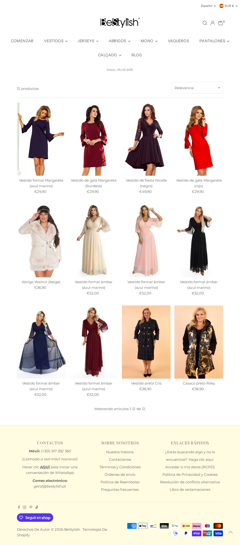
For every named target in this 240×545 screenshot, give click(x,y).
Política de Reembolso (120, 482)
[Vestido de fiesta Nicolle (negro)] (146, 139)
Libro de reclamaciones (190, 489)
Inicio (111, 70)
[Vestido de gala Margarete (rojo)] (198, 139)
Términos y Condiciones (120, 467)
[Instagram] (24, 507)
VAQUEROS (178, 40)
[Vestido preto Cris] (146, 342)
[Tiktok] (36, 507)
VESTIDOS (54, 40)
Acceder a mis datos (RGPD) (190, 467)
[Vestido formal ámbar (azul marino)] (93, 240)
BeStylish (72, 529)
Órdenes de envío (120, 474)
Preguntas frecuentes (120, 489)
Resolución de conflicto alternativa (190, 482)
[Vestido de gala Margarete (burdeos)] (93, 139)
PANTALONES (212, 40)
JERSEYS (86, 40)
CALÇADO (108, 55)
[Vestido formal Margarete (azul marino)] (41, 139)
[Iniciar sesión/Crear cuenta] (212, 23)
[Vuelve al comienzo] (230, 532)
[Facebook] (19, 507)
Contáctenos (120, 459)
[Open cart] (220, 23)
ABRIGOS (118, 40)
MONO (147, 40)
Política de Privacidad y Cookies (190, 474)
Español (206, 6)
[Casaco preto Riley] (198, 342)
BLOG (136, 55)
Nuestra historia (120, 452)
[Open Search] (205, 23)
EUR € (229, 6)
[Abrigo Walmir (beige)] (41, 240)
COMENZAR (22, 40)
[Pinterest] (30, 507)
